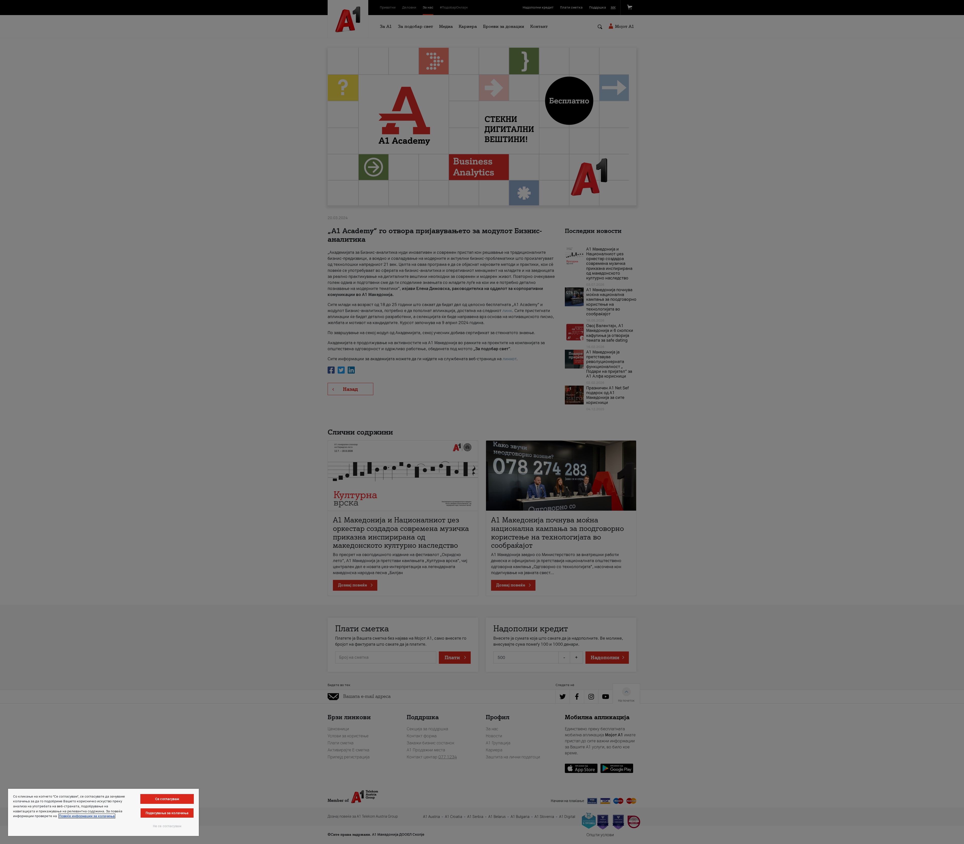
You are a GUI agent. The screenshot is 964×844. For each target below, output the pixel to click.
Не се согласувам (167, 826)
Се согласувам (167, 799)
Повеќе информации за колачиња (87, 816)
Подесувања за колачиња (167, 813)
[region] (103, 812)
